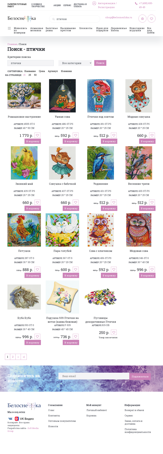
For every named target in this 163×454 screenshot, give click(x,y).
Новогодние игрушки (137, 29)
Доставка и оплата (80, 5)
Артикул (53, 71)
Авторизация (106, 3)
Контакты (54, 415)
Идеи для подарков (102, 29)
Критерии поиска (19, 57)
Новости (53, 426)
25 (29, 74)
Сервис (67, 5)
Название (30, 71)
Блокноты (85, 28)
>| (24, 356)
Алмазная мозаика (36, 29)
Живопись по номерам (20, 30)
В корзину (32, 141)
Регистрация (106, 7)
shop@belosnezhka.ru (118, 17)
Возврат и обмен (134, 410)
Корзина (91, 415)
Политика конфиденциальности (138, 431)
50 (35, 74)
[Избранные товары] (152, 19)
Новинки (66, 71)
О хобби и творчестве (38, 5)
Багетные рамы (52, 29)
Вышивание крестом (68, 29)
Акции (57, 5)
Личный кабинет (96, 410)
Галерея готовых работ (17, 5)
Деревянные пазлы (119, 29)
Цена (42, 71)
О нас (51, 410)
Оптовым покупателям (62, 420)
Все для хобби (151, 30)
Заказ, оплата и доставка (133, 422)
